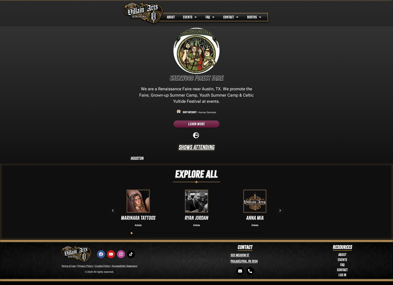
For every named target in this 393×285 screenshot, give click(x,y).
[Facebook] (101, 254)
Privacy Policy (85, 266)
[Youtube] (111, 254)
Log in (342, 275)
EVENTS (187, 17)
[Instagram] (121, 254)
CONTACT (228, 17)
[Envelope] (240, 271)
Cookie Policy (102, 266)
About (342, 254)
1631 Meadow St (240, 255)
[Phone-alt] (250, 271)
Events (342, 260)
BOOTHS (252, 17)
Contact (342, 270)
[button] (280, 210)
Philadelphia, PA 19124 (244, 261)
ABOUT (171, 17)
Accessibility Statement (124, 266)
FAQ (208, 17)
